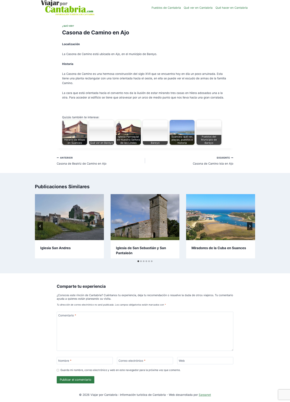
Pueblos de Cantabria (166, 7)
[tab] (138, 261)
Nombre (64, 360)
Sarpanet (205, 394)
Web (182, 360)
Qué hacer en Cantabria (231, 7)
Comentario (67, 315)
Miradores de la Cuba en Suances (218, 248)
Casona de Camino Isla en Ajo (213, 160)
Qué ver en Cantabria (198, 7)
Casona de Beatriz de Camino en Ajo (81, 160)
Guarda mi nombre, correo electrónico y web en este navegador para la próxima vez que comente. (120, 370)
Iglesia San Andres (55, 248)
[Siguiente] (249, 226)
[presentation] (69, 217)
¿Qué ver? (68, 26)
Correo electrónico (132, 360)
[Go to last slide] (40, 226)
